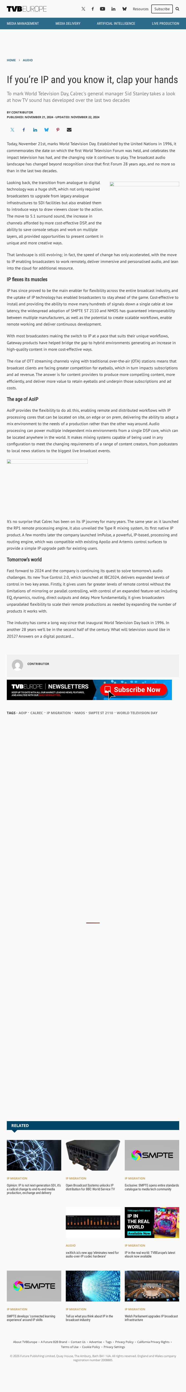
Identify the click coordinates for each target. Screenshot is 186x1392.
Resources (141, 9)
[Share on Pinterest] (58, 129)
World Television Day (137, 713)
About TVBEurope (25, 1342)
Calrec (36, 713)
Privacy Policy (124, 1342)
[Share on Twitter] (12, 129)
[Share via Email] (69, 129)
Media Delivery (68, 23)
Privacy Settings (114, 1347)
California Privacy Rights (153, 1342)
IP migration (59, 713)
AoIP (23, 713)
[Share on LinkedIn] (35, 129)
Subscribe (162, 9)
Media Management (23, 23)
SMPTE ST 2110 (100, 713)
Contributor (22, 112)
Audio (28, 60)
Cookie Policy (91, 1347)
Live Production (165, 23)
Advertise (95, 1342)
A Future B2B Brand (54, 1342)
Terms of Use (69, 1347)
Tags (108, 1342)
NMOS (79, 713)
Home (11, 60)
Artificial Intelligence (116, 23)
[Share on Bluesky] (46, 129)
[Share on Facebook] (23, 129)
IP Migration (17, 1178)
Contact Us (78, 1342)
